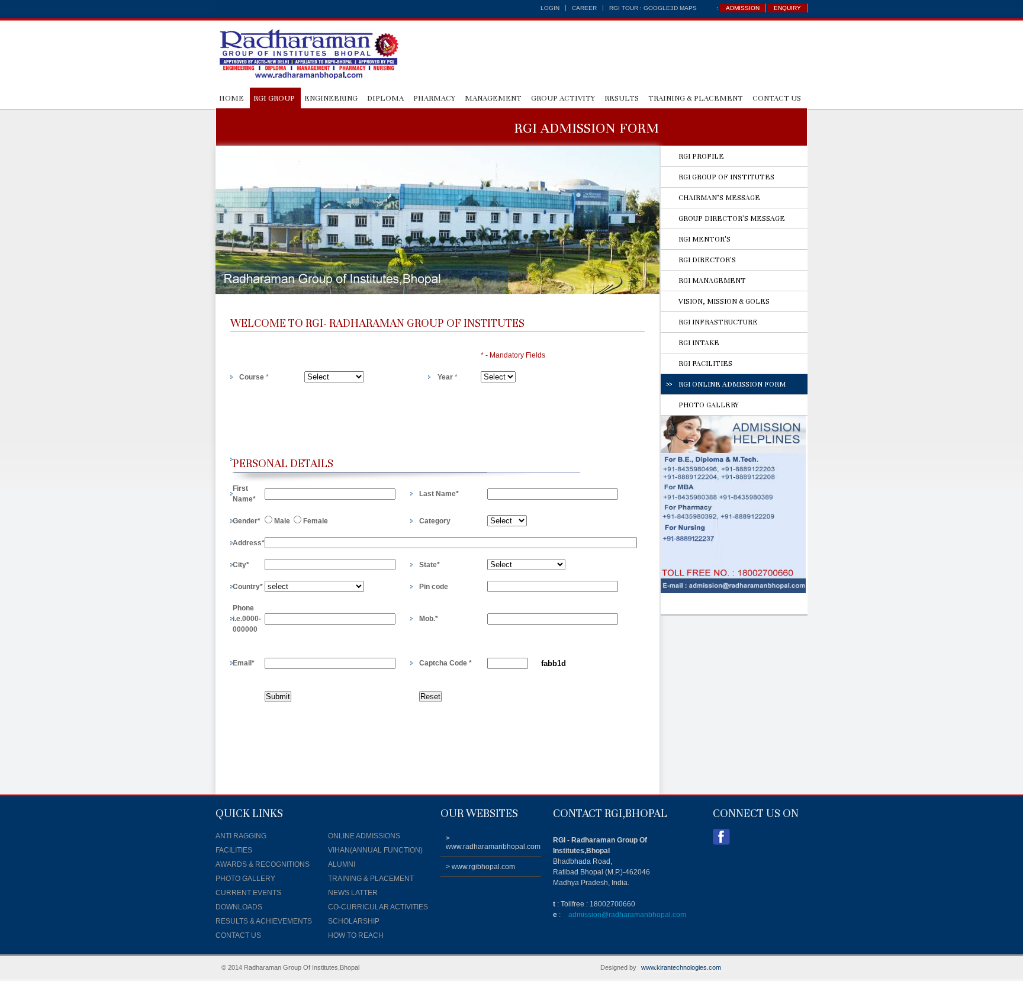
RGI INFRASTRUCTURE (718, 322)
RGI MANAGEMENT (712, 280)
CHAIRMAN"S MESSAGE (719, 198)
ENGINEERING (331, 98)
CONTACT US (776, 98)
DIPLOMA (385, 98)
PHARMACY (434, 98)
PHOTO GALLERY (708, 405)
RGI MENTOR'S (704, 239)
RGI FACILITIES (705, 363)
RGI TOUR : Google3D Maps (653, 8)
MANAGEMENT (493, 98)
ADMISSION (743, 8)
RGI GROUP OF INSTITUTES (726, 177)
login (550, 8)
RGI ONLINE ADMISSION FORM (732, 384)
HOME (231, 98)
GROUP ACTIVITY (563, 98)
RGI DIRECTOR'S (707, 260)
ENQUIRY (787, 8)
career (584, 8)
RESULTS (621, 98)
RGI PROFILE (701, 156)
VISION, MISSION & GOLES (724, 301)
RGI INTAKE (698, 343)
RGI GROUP (274, 98)
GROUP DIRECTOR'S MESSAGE (731, 218)
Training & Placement (695, 98)
